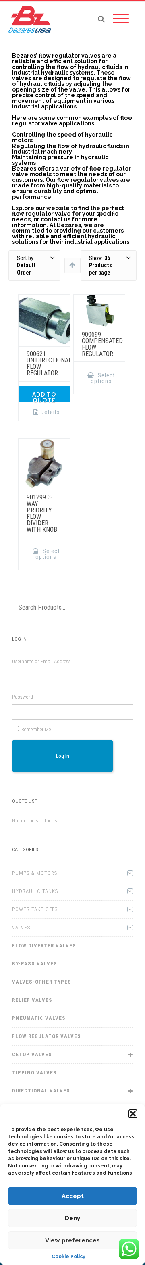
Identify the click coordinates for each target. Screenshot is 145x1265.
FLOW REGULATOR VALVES (46, 1036)
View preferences (72, 1240)
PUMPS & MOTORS (34, 873)
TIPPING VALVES (34, 1072)
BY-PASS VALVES (34, 964)
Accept (73, 1196)
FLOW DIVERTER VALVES (44, 946)
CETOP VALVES (32, 1054)
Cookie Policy (68, 1256)
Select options (103, 378)
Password (22, 697)
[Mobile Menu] (121, 19)
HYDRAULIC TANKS (35, 891)
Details (50, 412)
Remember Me (36, 729)
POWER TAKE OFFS (35, 909)
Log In (62, 756)
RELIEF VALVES (32, 1000)
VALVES (21, 927)
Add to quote (44, 396)
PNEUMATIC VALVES (39, 1018)
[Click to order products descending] (72, 265)
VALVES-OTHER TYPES (41, 982)
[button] (133, 1114)
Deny (72, 1218)
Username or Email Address (41, 661)
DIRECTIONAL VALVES (41, 1091)
